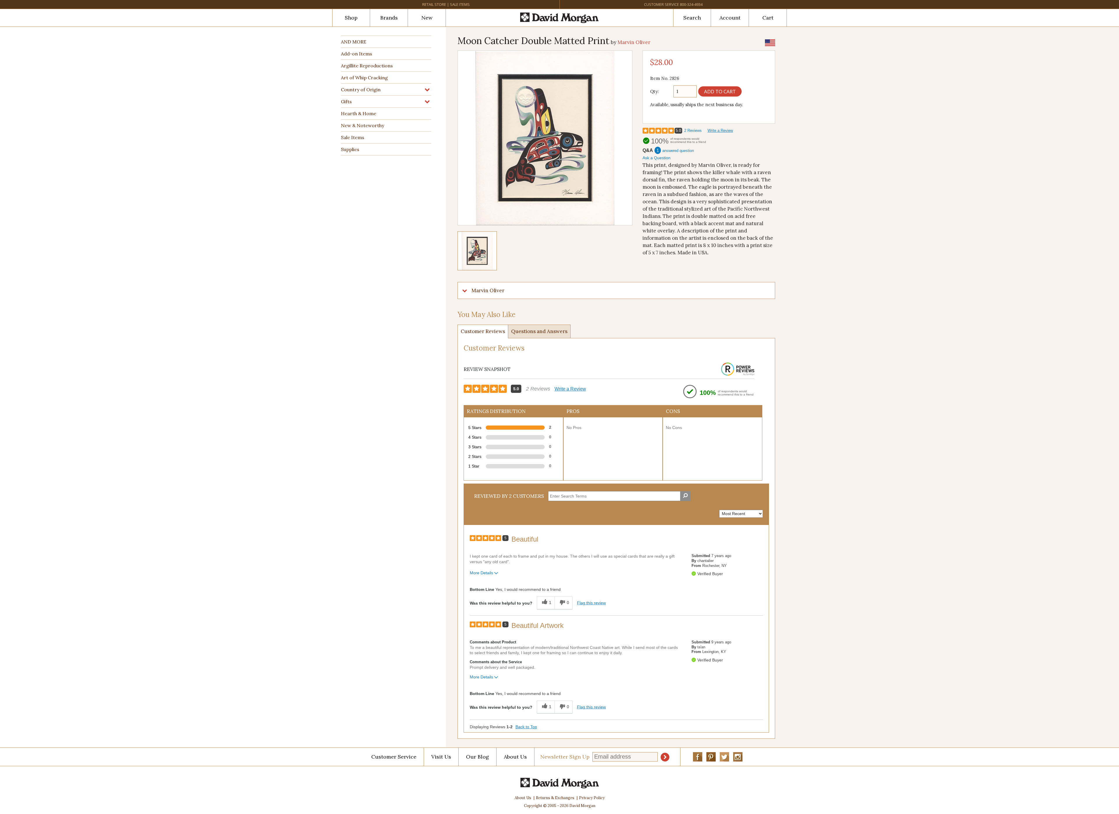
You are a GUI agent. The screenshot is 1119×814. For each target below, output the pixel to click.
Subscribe (665, 757)
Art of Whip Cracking (364, 77)
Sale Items (460, 4)
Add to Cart (720, 91)
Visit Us (441, 756)
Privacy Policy (592, 797)
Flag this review (591, 603)
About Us (515, 756)
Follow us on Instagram (738, 757)
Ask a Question (657, 157)
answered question (678, 150)
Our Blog (477, 756)
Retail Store (434, 4)
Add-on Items (356, 54)
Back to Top (526, 726)
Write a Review (720, 130)
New (426, 17)
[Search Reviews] (685, 496)
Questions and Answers (539, 331)
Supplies (350, 149)
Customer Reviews (483, 331)
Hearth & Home (358, 113)
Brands (389, 17)
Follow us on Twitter (724, 757)
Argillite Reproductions (367, 66)
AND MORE (353, 42)
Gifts (346, 101)
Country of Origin (361, 89)
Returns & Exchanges (555, 797)
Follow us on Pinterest (711, 757)
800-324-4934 (691, 4)
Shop (351, 17)
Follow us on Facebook (697, 757)
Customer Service (661, 4)
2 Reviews (693, 130)
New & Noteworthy (362, 125)
